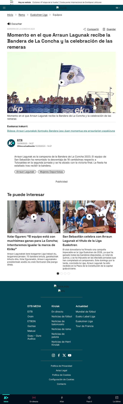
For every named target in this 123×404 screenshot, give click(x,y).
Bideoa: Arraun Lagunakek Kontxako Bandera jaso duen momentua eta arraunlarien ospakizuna (61, 130)
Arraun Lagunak (25, 171)
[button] (115, 215)
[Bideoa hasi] (61, 82)
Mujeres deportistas (51, 171)
